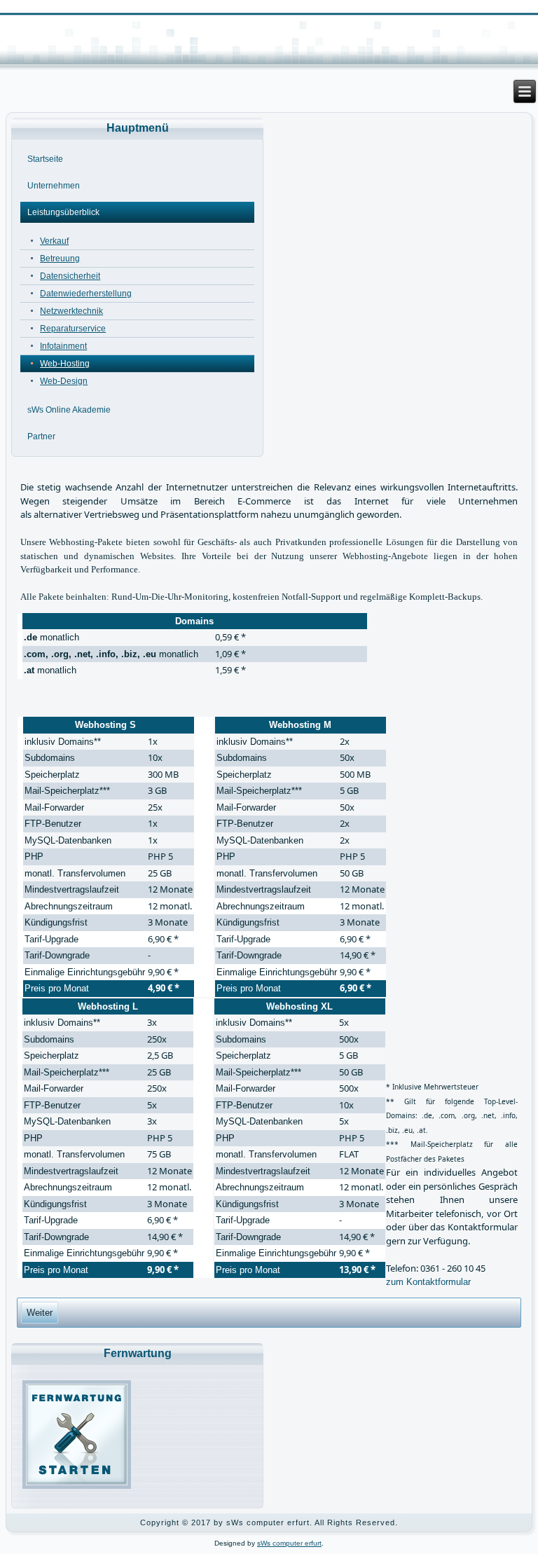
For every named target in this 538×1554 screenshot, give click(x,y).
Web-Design (64, 381)
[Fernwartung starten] (76, 1486)
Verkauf (54, 241)
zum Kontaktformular (428, 1282)
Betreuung (60, 258)
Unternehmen (53, 186)
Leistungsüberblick (63, 212)
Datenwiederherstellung (86, 293)
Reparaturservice (73, 329)
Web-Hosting (65, 364)
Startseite (45, 159)
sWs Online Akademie (69, 410)
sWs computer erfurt (289, 1543)
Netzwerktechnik (71, 311)
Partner (41, 436)
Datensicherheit (70, 276)
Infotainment (63, 346)
